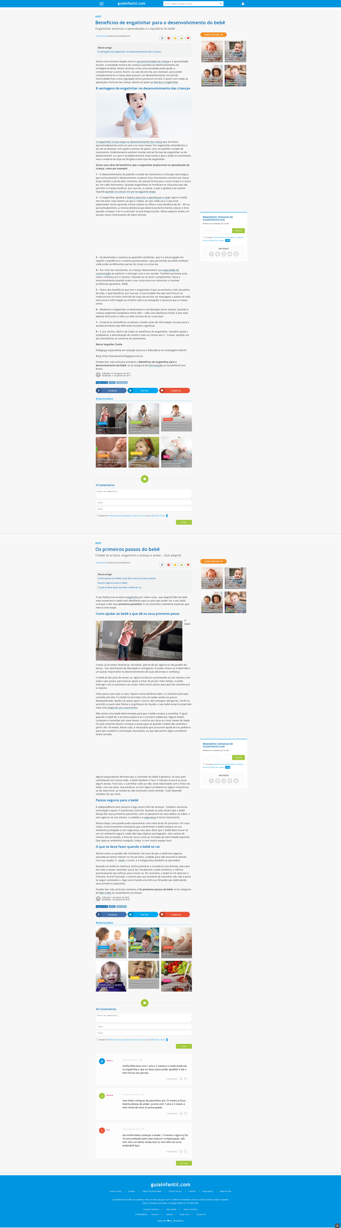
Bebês (98, 16)
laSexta (169, 1214)
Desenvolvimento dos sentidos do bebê (174, 462)
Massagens (168, 947)
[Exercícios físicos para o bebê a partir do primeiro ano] (111, 466)
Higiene (167, 981)
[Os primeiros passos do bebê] (111, 433)
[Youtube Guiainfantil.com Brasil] (236, 254)
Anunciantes (207, 1191)
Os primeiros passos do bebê (109, 428)
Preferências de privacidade (223, 237)
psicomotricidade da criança (153, 61)
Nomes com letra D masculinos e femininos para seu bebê (211, 81)
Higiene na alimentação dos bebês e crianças (175, 986)
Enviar (184, 522)
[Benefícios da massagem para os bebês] (176, 957)
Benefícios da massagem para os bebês (175, 952)
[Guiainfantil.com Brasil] (131, 4)
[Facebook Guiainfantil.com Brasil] (212, 254)
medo (121, 860)
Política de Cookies (157, 515)
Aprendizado (136, 453)
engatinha (132, 597)
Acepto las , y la (132, 515)
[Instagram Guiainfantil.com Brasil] (224, 254)
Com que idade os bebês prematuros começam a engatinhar (175, 426)
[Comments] (188, 38)
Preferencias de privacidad (119, 515)
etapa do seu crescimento (122, 707)
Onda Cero (184, 1214)
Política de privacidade (152, 1191)
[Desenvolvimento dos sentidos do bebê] (176, 466)
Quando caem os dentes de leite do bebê (110, 986)
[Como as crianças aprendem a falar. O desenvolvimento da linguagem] (143, 466)
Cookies (132, 1191)
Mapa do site (225, 1191)
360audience (178, 1220)
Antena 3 (155, 1214)
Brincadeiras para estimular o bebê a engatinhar (139, 429)
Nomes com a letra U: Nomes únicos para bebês (235, 82)
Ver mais (184, 1163)
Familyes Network (151, 1209)
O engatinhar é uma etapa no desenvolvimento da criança (129, 141)
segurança (150, 817)
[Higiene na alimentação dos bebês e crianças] (176, 990)
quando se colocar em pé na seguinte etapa (130, 191)
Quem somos (116, 1191)
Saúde (101, 981)
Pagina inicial (102, 382)
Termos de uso (175, 1191)
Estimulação (156, 365)
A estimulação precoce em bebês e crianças (111, 952)
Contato (192, 1191)
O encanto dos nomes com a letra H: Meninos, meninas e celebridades (235, 56)
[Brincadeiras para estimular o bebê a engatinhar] (143, 433)
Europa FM (201, 1214)
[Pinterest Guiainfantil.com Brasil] (218, 254)
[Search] (221, 3)
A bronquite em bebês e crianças (142, 983)
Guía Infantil (171, 1209)
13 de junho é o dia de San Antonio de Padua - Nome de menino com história (212, 56)
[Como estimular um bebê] (143, 957)
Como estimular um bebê (143, 951)
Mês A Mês (102, 423)
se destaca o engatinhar (164, 82)
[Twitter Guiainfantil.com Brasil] (230, 254)
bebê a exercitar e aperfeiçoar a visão (148, 197)
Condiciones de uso (138, 515)
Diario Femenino (190, 1209)
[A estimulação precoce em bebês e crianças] (111, 957)
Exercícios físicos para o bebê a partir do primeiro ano (110, 462)
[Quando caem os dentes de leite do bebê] (111, 990)
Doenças (134, 978)
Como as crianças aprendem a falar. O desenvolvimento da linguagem (140, 461)
